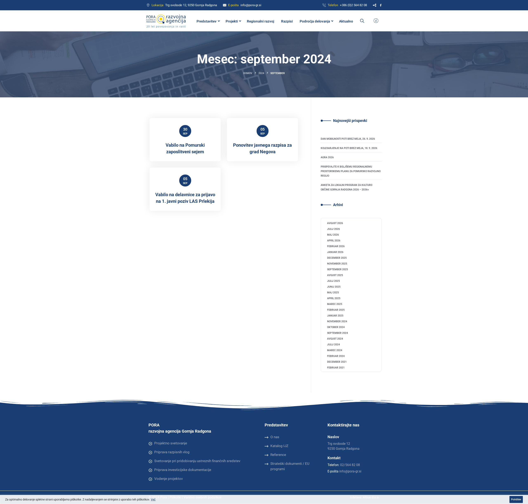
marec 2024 (334, 350)
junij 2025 (334, 286)
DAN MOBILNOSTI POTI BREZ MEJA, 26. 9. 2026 (348, 138)
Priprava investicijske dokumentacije (182, 470)
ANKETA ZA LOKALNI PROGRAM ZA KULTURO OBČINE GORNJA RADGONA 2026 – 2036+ (346, 187)
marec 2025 (334, 304)
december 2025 (337, 257)
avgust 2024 (335, 338)
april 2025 (333, 298)
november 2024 (337, 321)
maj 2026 (333, 234)
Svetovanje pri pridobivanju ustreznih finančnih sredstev (197, 461)
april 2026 (333, 240)
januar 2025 (335, 315)
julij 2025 (333, 281)
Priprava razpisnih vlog (172, 452)
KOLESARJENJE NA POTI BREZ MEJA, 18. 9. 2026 (349, 148)
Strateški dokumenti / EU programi (289, 466)
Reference (278, 455)
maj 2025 (333, 292)
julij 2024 (333, 344)
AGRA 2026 (327, 157)
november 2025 (337, 263)
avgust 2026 (335, 223)
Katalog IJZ (279, 446)
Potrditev (516, 499)
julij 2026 (333, 229)
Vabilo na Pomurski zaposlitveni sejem (185, 148)
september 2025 (337, 269)
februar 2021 (336, 367)
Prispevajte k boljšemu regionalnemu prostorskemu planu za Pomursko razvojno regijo (351, 171)
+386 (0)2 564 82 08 (353, 5)
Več (153, 499)
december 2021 (337, 361)
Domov (247, 73)
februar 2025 (336, 309)
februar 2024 (336, 356)
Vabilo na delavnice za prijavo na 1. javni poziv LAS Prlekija (185, 198)
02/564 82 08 (350, 465)
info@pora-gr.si (250, 5)
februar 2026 (336, 246)
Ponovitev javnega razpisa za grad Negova (262, 148)
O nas (274, 437)
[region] (264, 499)
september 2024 (337, 333)
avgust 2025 (335, 275)
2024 (261, 73)
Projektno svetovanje (170, 443)
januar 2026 (335, 252)
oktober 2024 (336, 327)
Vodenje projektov (168, 479)
